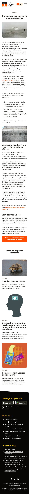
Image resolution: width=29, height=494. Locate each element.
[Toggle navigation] (25, 4)
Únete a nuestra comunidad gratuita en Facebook (14, 239)
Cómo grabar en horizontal (13, 429)
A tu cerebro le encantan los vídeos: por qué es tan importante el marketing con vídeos (14, 326)
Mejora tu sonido (10, 449)
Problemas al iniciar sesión (13, 438)
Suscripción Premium (11, 419)
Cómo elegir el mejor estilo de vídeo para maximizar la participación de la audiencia (14, 462)
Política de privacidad (9, 483)
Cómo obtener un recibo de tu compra (13, 374)
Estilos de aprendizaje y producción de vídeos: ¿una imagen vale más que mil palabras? (16, 469)
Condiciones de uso (14, 485)
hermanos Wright (7, 80)
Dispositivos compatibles (12, 436)
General (14, 13)
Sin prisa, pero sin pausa (13, 281)
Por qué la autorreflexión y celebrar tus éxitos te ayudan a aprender (16, 457)
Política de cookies (20, 483)
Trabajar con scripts (11, 422)
